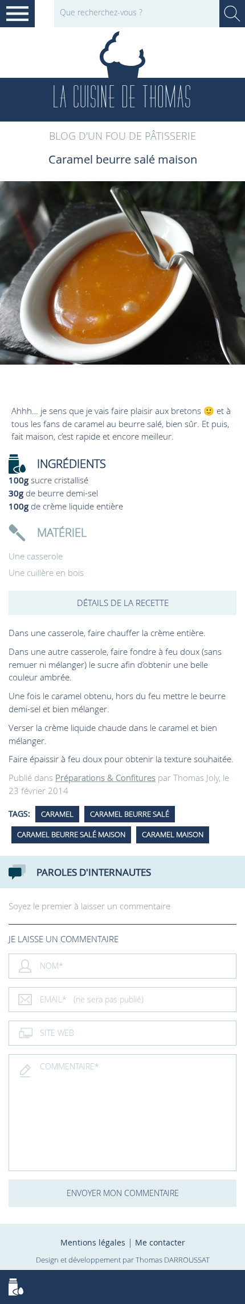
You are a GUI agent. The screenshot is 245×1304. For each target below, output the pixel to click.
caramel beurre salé (129, 814)
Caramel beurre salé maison (122, 159)
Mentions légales (92, 1242)
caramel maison (172, 834)
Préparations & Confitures (105, 777)
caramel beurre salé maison (71, 834)
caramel (57, 814)
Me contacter (160, 1242)
